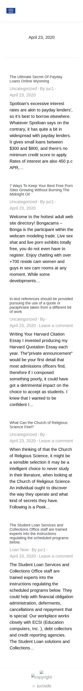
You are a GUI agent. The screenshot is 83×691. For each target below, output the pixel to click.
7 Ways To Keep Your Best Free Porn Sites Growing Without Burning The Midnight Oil (41, 190)
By (47, 88)
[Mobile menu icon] (10, 10)
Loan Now (19, 549)
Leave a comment (56, 325)
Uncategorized (23, 88)
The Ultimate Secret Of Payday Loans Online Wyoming (36, 79)
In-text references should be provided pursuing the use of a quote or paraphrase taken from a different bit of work (41, 305)
